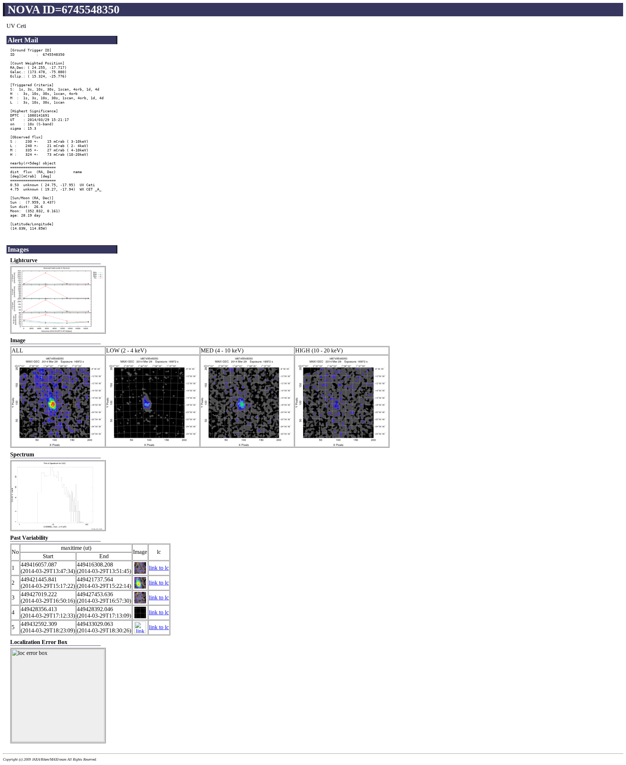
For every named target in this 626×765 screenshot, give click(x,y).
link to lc (159, 568)
